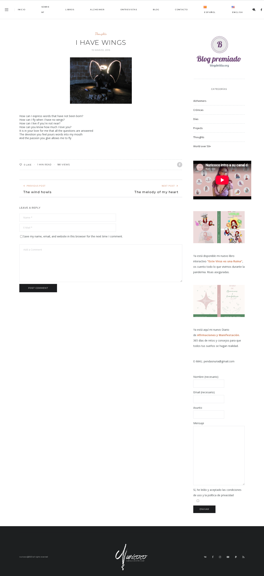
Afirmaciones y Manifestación (218, 335)
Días (195, 119)
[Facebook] (261, 9)
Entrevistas (129, 9)
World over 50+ (202, 146)
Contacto (181, 9)
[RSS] (243, 557)
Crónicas (198, 110)
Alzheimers (199, 101)
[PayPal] (236, 557)
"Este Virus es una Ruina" (224, 261)
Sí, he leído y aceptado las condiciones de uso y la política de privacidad (217, 492)
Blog (156, 9)
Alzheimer (97, 9)
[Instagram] (220, 557)
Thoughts (101, 34)
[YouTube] (228, 557)
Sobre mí (45, 10)
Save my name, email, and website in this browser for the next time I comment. (73, 236)
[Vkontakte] (253, 9)
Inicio (22, 9)
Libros (69, 9)
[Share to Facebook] (179, 164)
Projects (198, 128)
